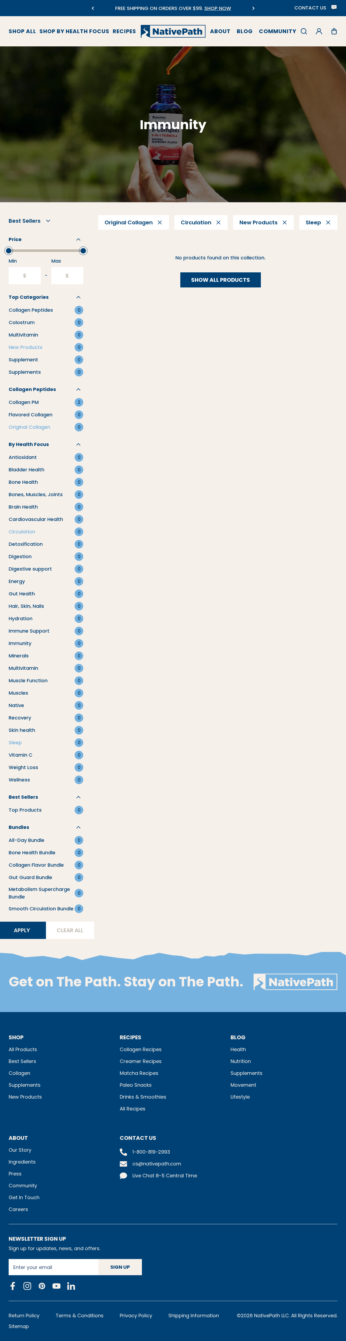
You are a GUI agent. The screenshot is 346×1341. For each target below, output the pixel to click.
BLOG (238, 1037)
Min (13, 261)
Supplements (25, 1085)
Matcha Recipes (139, 1073)
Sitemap (19, 1326)
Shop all (22, 31)
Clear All (70, 930)
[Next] (253, 8)
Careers (18, 1209)
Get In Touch (24, 1197)
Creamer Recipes (141, 1061)
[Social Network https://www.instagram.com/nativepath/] (27, 1286)
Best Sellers (22, 1061)
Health (238, 1049)
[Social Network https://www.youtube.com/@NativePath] (56, 1286)
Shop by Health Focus (74, 31)
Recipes (124, 31)
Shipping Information (193, 1315)
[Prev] (92, 8)
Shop (16, 1037)
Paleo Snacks (136, 1085)
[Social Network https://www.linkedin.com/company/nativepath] (71, 1286)
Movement (243, 1085)
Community (277, 31)
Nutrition (241, 1061)
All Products (23, 1049)
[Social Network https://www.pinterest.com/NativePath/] (42, 1286)
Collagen (19, 1073)
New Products (25, 1096)
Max (56, 261)
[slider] (8, 250)
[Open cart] (334, 31)
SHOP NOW (206, 8)
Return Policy (24, 1315)
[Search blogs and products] (304, 31)
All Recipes (132, 1108)
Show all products (220, 280)
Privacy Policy (136, 1315)
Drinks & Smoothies (143, 1096)
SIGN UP (120, 1267)
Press (15, 1173)
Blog (245, 31)
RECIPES (130, 1037)
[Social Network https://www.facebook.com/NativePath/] (13, 1286)
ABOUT (18, 1138)
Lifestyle (240, 1096)
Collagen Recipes (141, 1049)
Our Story (20, 1150)
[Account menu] (319, 31)
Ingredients (22, 1161)
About (220, 31)
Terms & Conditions (80, 1315)
